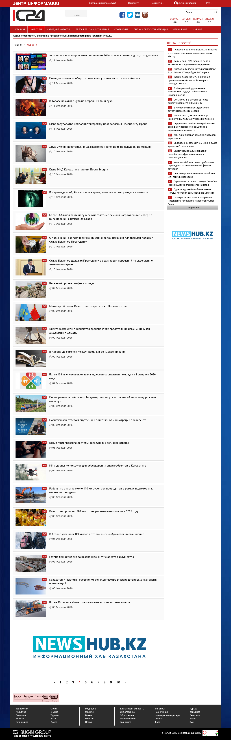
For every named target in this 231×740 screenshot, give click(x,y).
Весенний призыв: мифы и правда (71, 283)
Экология (194, 715)
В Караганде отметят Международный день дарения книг (87, 351)
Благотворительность (132, 708)
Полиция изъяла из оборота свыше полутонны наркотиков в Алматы (95, 78)
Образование (127, 715)
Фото (157, 722)
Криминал (194, 711)
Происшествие (128, 718)
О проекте (133, 3)
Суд (191, 722)
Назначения (161, 711)
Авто (53, 718)
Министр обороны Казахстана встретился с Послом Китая (88, 306)
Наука (192, 718)
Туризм (55, 715)
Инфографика (127, 711)
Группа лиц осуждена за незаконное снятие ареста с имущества (91, 557)
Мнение (197, 29)
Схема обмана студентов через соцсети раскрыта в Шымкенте (188, 101)
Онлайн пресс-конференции (151, 29)
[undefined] (36, 697)
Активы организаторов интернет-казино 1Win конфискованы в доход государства (103, 55)
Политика (21, 715)
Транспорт (125, 722)
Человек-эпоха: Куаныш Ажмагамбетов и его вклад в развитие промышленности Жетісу (192, 53)
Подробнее (193, 207)
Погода (158, 718)
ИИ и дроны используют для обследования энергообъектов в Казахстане (97, 465)
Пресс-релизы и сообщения (92, 29)
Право (88, 722)
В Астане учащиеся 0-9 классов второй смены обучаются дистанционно (96, 534)
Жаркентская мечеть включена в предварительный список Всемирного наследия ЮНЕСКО (189, 80)
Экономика (22, 722)
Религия (20, 718)
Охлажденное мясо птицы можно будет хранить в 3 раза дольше (192, 144)
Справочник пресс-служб (102, 3)
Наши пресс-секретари (167, 715)
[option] (115, 35)
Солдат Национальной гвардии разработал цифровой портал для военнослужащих (187, 154)
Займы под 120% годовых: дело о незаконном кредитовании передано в (189, 62)
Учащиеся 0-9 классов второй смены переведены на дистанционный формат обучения (191, 165)
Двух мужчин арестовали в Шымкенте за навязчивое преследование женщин (100, 146)
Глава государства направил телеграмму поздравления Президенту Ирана (98, 124)
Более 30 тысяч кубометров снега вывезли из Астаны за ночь (89, 602)
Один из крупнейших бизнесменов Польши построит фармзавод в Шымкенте (191, 191)
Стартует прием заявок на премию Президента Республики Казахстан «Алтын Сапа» (191, 201)
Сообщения (121, 29)
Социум (89, 711)
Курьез (193, 708)
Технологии (22, 708)
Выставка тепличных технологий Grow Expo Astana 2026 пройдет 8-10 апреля (192, 70)
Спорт (54, 708)
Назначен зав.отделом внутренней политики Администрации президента (97, 420)
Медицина (90, 708)
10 (118, 682)
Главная (20, 29)
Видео (54, 722)
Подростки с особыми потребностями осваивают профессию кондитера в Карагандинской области (191, 127)
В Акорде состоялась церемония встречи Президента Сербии (188, 109)
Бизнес (89, 715)
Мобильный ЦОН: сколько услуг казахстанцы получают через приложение (191, 117)
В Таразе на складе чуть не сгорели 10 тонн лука (80, 101)
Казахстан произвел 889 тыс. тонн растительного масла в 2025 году (93, 511)
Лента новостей (179, 43)
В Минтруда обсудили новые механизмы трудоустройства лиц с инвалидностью (187, 92)
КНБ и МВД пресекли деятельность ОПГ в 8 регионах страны (89, 442)
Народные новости (58, 29)
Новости (36, 29)
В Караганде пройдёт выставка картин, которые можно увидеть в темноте (98, 192)
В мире (54, 711)
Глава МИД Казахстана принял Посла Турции (78, 169)
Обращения (180, 29)
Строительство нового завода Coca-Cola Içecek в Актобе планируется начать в (192, 183)
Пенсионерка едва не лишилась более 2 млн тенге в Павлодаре (192, 175)
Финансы (160, 708)
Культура (21, 711)
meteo (77, 15)
